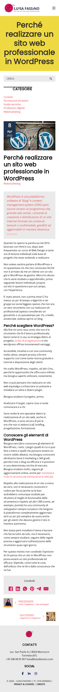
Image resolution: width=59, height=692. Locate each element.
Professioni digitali (14, 108)
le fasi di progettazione (28, 340)
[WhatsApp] (26, 588)
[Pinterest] (33, 588)
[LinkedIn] (19, 588)
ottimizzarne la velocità (39, 476)
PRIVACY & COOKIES (24, 684)
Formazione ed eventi (16, 100)
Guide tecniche (12, 104)
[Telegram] (40, 588)
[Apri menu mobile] (53, 8)
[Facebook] (11, 588)
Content (8, 97)
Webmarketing (12, 111)
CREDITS (41, 684)
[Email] (47, 588)
